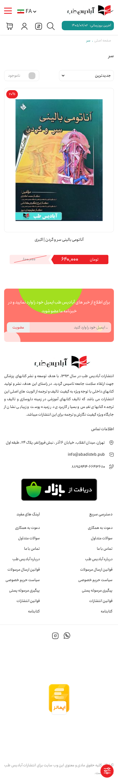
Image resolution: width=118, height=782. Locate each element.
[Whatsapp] (67, 636)
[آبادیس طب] (88, 11)
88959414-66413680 (88, 467)
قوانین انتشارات (101, 601)
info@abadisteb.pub (86, 455)
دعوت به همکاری (100, 528)
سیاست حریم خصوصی (95, 580)
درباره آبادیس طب (99, 559)
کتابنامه (107, 611)
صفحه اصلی (102, 40)
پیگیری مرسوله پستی (97, 590)
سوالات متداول (102, 538)
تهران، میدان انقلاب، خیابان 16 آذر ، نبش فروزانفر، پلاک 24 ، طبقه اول (55, 443)
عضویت (18, 327)
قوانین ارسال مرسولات (96, 570)
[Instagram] (55, 636)
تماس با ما (105, 549)
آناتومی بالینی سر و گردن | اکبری (59, 240)
